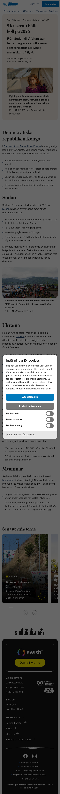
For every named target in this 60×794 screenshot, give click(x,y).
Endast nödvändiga (30, 406)
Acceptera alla (30, 397)
